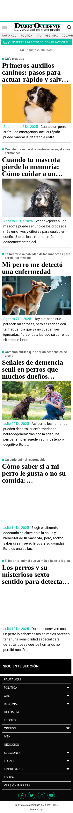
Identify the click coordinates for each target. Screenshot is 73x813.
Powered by (36, 809)
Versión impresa (17, 785)
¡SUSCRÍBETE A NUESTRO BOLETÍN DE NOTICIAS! (38, 42)
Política (26, 35)
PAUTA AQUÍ (9, 35)
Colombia (11, 712)
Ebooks (10, 720)
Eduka (9, 777)
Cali (38, 35)
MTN (7, 736)
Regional (51, 35)
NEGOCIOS (11, 744)
